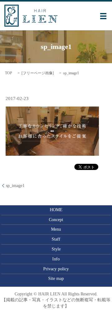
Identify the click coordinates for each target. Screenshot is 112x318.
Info (56, 259)
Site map (56, 278)
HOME (56, 209)
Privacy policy (56, 269)
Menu (56, 229)
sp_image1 (15, 185)
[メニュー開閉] (103, 16)
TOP (8, 73)
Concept (56, 219)
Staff (56, 239)
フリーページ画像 (38, 73)
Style (56, 249)
